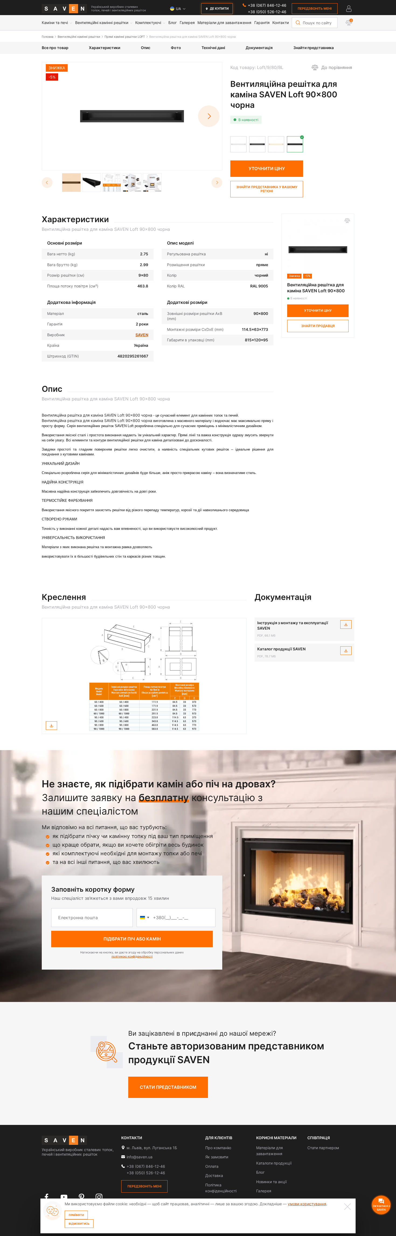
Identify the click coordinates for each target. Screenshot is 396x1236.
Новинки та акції (271, 1181)
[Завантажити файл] (51, 725)
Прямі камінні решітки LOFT (125, 37)
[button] (209, 116)
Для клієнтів (218, 1138)
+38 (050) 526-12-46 (267, 11)
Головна (47, 37)
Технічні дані (213, 47)
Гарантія (262, 22)
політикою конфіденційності (132, 956)
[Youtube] (64, 1197)
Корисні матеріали (276, 1138)
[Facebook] (46, 1197)
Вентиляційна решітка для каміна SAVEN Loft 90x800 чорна (192, 37)
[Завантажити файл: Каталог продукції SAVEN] (346, 650)
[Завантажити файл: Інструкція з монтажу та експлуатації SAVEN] (346, 624)
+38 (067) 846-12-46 (267, 5)
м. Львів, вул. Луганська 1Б (152, 1147)
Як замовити (216, 1157)
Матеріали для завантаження (224, 22)
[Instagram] (99, 1197)
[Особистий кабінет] (348, 8)
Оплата (211, 1166)
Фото (176, 47)
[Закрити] (347, 1206)
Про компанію (218, 1147)
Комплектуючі (148, 22)
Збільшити (135, 162)
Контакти (280, 22)
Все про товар (55, 47)
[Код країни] (145, 917)
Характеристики (104, 47)
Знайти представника (313, 47)
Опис (145, 47)
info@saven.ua (139, 1157)
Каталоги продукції (273, 1163)
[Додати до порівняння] (347, 221)
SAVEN (142, 334)
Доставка (214, 1175)
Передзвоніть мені (315, 8)
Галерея (187, 22)
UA (178, 8)
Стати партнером (323, 1147)
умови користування (307, 1203)
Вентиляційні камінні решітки (101, 22)
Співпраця (318, 1138)
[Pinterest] (81, 1197)
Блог (172, 22)
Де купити (219, 8)
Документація (259, 47)
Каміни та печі (55, 22)
